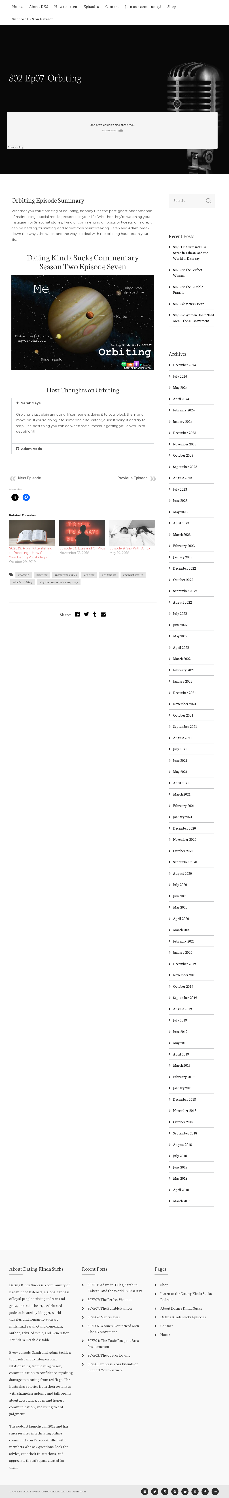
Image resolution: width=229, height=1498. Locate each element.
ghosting (23, 575)
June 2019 (180, 1031)
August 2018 (182, 1144)
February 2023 (184, 545)
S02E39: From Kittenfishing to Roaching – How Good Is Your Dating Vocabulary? (30, 552)
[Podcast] (195, 1491)
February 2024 (184, 410)
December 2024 (184, 364)
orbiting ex (109, 575)
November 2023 (184, 444)
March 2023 (182, 534)
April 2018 (181, 1189)
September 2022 (185, 590)
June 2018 (180, 1167)
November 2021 (184, 703)
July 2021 (180, 749)
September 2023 (185, 466)
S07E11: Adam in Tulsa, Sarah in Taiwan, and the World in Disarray (190, 253)
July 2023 (180, 489)
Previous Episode (132, 478)
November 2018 (184, 1110)
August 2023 (182, 477)
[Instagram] (164, 1491)
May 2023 (180, 511)
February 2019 (184, 1076)
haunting (42, 575)
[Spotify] (174, 1491)
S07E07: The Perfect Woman (110, 1299)
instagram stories (66, 575)
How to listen (65, 6)
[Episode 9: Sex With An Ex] (132, 533)
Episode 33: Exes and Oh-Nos (82, 548)
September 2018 (185, 1133)
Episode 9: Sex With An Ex (129, 548)
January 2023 (182, 557)
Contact (112, 6)
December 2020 (184, 828)
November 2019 (184, 974)
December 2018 (184, 1099)
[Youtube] (185, 1491)
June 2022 (180, 624)
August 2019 (182, 1008)
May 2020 (180, 907)
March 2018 (182, 1200)
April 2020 (181, 918)
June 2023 (180, 500)
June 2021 (180, 760)
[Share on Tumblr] (94, 614)
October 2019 (183, 986)
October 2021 (183, 715)
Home (17, 6)
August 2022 (182, 602)
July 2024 (180, 376)
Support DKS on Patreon (33, 18)
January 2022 (182, 681)
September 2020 (185, 862)
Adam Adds (31, 449)
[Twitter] (86, 614)
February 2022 (184, 670)
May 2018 (180, 1178)
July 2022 (180, 613)
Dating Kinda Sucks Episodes (183, 1316)
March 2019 (182, 1065)
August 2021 (182, 737)
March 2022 (182, 658)
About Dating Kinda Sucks (181, 1308)
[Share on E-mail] (103, 614)
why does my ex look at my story (59, 582)
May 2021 (180, 771)
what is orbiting (22, 582)
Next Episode (29, 478)
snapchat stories (133, 575)
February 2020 (184, 941)
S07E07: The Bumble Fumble (110, 1308)
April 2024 (181, 398)
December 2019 (184, 963)
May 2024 (180, 387)
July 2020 (180, 884)
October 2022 (183, 579)
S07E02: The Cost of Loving (109, 1355)
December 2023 (184, 432)
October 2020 (183, 850)
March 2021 (182, 794)
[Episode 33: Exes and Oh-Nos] (82, 533)
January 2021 (182, 816)
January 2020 (182, 952)
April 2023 (181, 523)
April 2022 (181, 647)
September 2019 (185, 997)
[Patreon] (205, 1491)
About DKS (38, 6)
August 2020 (182, 873)
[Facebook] (144, 1491)
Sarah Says (31, 403)
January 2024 (182, 421)
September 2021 (185, 726)
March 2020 (182, 929)
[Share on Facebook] (77, 614)
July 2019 (180, 1020)
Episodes (91, 6)
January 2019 (182, 1087)
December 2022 (184, 568)
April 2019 (181, 1054)
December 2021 (184, 692)
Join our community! (143, 6)
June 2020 (180, 896)
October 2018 (183, 1121)
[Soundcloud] (215, 1491)
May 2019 (180, 1042)
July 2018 (180, 1155)
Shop (172, 6)
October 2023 (183, 455)
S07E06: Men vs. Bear (188, 303)
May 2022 (180, 636)
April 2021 (181, 783)
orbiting (89, 575)
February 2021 (184, 805)
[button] (83, 403)
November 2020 (184, 839)
